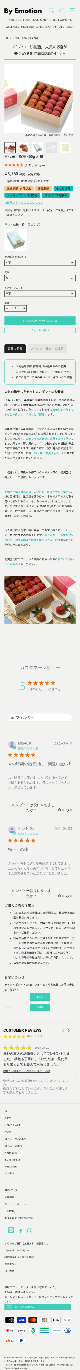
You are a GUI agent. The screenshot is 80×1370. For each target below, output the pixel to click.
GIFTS (39, 26)
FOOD (26, 19)
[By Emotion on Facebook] (20, 1231)
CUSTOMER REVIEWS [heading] (22, 1030)
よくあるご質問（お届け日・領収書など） (27, 1243)
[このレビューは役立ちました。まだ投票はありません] (59, 810)
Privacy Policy (62, 1364)
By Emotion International (18, 1217)
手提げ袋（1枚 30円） (15, 256)
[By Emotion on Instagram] (29, 1231)
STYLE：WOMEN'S (61, 19)
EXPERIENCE (12, 1159)
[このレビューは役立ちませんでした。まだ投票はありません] (67, 810)
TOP (6, 38)
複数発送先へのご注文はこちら (23, 202)
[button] (63, 1030)
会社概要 (9, 1197)
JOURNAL (10, 1211)
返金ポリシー (11, 1264)
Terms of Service (12, 1368)
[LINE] (11, 1231)
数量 (6, 303)
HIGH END (27, 26)
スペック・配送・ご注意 (47, 349)
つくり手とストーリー (16, 1204)
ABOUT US (15, 19)
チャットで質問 (40, 330)
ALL (61, 26)
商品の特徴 (15, 349)
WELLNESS (12, 26)
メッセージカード (13, 287)
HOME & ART (40, 19)
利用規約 (9, 1271)
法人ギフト (51, 26)
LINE (40, 996)
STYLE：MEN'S (13, 1145)
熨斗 (6, 272)
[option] (38, 102)
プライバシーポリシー (16, 1250)
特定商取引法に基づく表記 (19, 1257)
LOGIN (70, 26)
